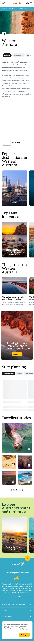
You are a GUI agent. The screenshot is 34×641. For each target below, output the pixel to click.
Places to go (12, 8)
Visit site (15, 354)
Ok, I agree (24, 635)
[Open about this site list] (30, 616)
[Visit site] (17, 335)
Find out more (22, 626)
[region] (17, 123)
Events (19, 373)
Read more (16, 596)
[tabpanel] (17, 80)
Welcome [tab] (7, 55)
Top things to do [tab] (18, 55)
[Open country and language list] (30, 604)
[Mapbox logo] (6, 145)
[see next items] (30, 55)
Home (3, 8)
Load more (17, 490)
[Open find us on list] (30, 610)
